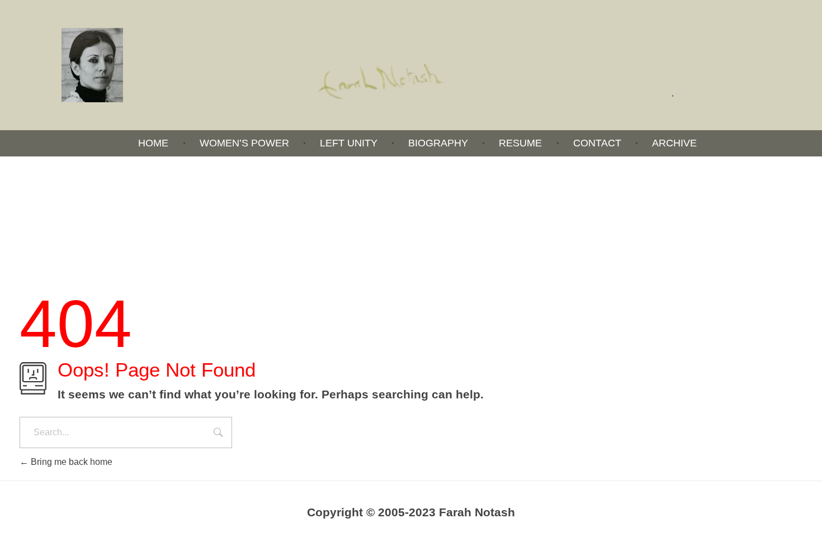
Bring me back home (70, 462)
